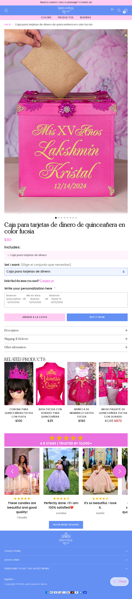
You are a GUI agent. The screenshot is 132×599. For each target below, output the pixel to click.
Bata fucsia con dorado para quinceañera (50, 413)
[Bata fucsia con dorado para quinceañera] (50, 383)
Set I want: (37, 264)
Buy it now (97, 317)
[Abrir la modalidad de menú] (6, 10)
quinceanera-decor (36, 584)
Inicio (7, 24)
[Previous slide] (12, 471)
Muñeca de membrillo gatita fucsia (82, 413)
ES (112, 9)
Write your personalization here (28, 288)
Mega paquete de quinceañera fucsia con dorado (113, 413)
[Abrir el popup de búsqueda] (119, 10)
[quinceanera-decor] (66, 10)
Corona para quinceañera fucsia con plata (19, 413)
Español (8, 579)
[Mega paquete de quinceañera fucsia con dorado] (113, 383)
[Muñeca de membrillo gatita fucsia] (81, 383)
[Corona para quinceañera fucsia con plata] (18, 383)
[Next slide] (119, 471)
